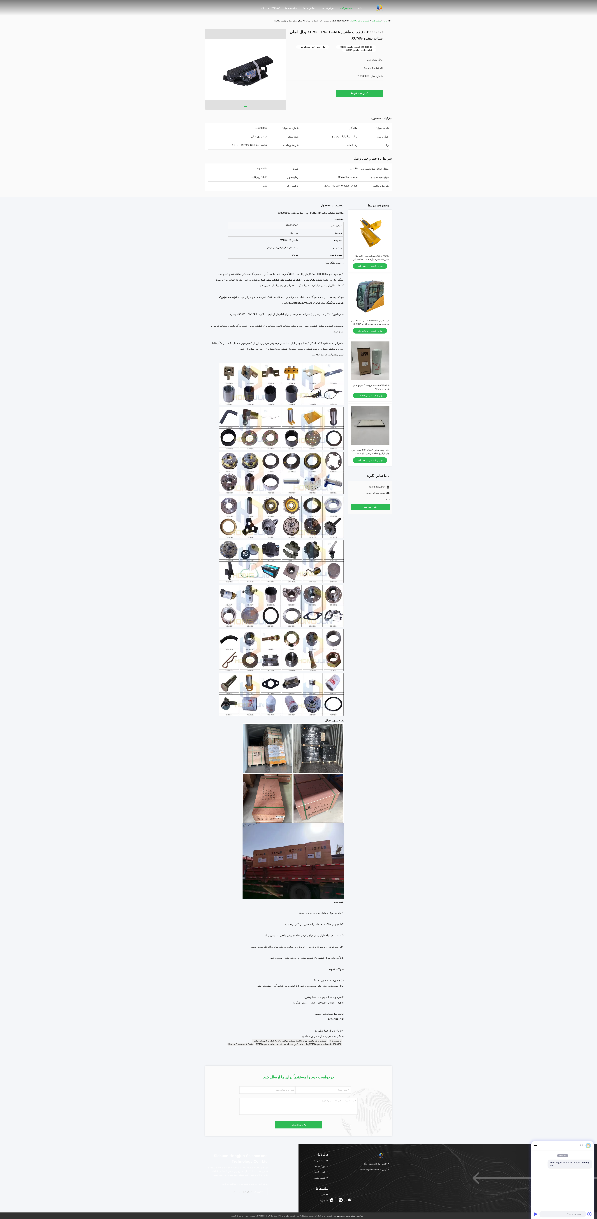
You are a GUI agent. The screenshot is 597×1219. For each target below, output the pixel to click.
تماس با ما (309, 7)
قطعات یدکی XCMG (359, 20)
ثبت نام (257, 1192)
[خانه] (379, 8)
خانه (360, 7)
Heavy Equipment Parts (240, 1044)
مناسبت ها (291, 7)
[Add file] (589, 1214)
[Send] (535, 1214)
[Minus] (536, 1145)
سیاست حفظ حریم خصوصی (350, 1215)
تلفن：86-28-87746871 (375, 1164)
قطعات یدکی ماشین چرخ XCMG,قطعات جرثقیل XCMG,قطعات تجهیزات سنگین (289, 1040)
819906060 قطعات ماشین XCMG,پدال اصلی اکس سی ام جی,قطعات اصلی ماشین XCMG (298, 1044)
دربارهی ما (328, 7)
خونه (386, 20)
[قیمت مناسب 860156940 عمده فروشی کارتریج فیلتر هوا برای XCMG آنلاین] (370, 360)
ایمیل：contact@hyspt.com (373, 1169)
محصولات (346, 7)
